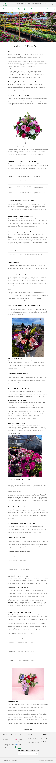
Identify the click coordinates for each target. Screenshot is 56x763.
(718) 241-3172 (18, 736)
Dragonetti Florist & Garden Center (11, 760)
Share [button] (10, 51)
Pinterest (19, 741)
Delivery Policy (44, 741)
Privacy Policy (44, 736)
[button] (28, 3)
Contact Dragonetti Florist (35, 723)
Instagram (19, 739)
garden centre (11, 483)
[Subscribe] (36, 753)
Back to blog (28, 729)
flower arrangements (40, 63)
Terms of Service (45, 740)
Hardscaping (11, 526)
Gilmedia (51, 760)
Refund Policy (44, 738)
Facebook (19, 744)
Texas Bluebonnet (38, 602)
